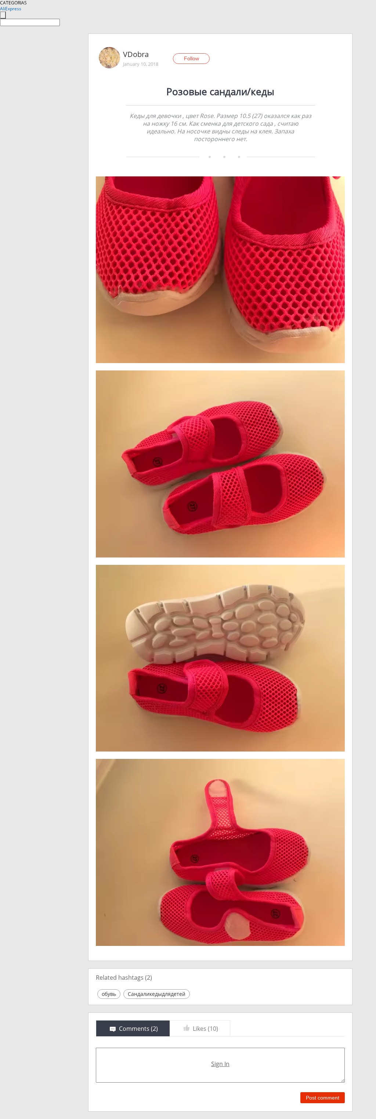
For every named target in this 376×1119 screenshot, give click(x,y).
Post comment (322, 1098)
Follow (191, 58)
